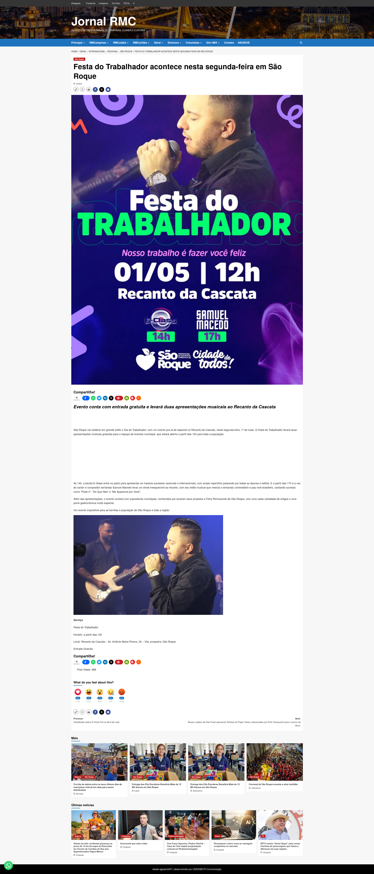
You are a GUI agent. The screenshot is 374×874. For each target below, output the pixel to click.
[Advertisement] (144, 418)
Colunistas (192, 42)
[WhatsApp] (93, 398)
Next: (244, 722)
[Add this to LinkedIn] (105, 398)
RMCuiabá (119, 42)
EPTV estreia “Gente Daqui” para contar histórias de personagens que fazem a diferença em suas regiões (280, 846)
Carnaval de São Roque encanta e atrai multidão (273, 784)
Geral (157, 42)
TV (263, 836)
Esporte (78, 777)
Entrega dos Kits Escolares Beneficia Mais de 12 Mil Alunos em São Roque (156, 786)
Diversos (173, 42)
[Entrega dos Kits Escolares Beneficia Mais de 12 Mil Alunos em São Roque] (158, 762)
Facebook (90, 3)
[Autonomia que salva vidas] (140, 825)
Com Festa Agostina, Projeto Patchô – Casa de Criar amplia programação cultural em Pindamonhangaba (186, 846)
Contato (229, 42)
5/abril (136, 790)
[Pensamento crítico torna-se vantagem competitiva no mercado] (234, 825)
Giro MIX (211, 42)
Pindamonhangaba (176, 836)
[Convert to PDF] (132, 398)
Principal (76, 42)
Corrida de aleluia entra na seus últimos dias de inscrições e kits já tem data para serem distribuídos (97, 787)
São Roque (79, 59)
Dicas (217, 836)
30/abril (79, 83)
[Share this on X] (111, 398)
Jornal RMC (103, 20)
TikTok (126, 3)
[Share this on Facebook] (86, 398)
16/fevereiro (256, 788)
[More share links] (138, 398)
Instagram (103, 3)
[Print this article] (126, 398)
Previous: (96, 720)
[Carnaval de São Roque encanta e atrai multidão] (275, 762)
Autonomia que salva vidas (133, 843)
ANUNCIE (244, 42)
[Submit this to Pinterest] (119, 398)
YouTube (116, 3)
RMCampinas (97, 42)
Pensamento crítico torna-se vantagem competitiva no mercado (233, 845)
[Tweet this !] (99, 398)
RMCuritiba (140, 42)
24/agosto (80, 855)
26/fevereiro (197, 790)
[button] (301, 42)
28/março (79, 793)
